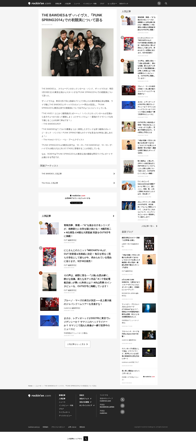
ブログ (102, 3)
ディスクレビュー (65, 415)
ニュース (77, 3)
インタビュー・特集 (90, 3)
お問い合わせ (72, 427)
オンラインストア (85, 405)
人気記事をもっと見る (76, 344)
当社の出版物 (84, 402)
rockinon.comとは (34, 427)
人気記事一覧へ (147, 226)
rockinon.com (39, 3)
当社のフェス (123, 3)
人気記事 (68, 3)
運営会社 (82, 427)
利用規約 (45, 427)
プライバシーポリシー (58, 427)
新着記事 (58, 3)
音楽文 (81, 395)
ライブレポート (64, 412)
